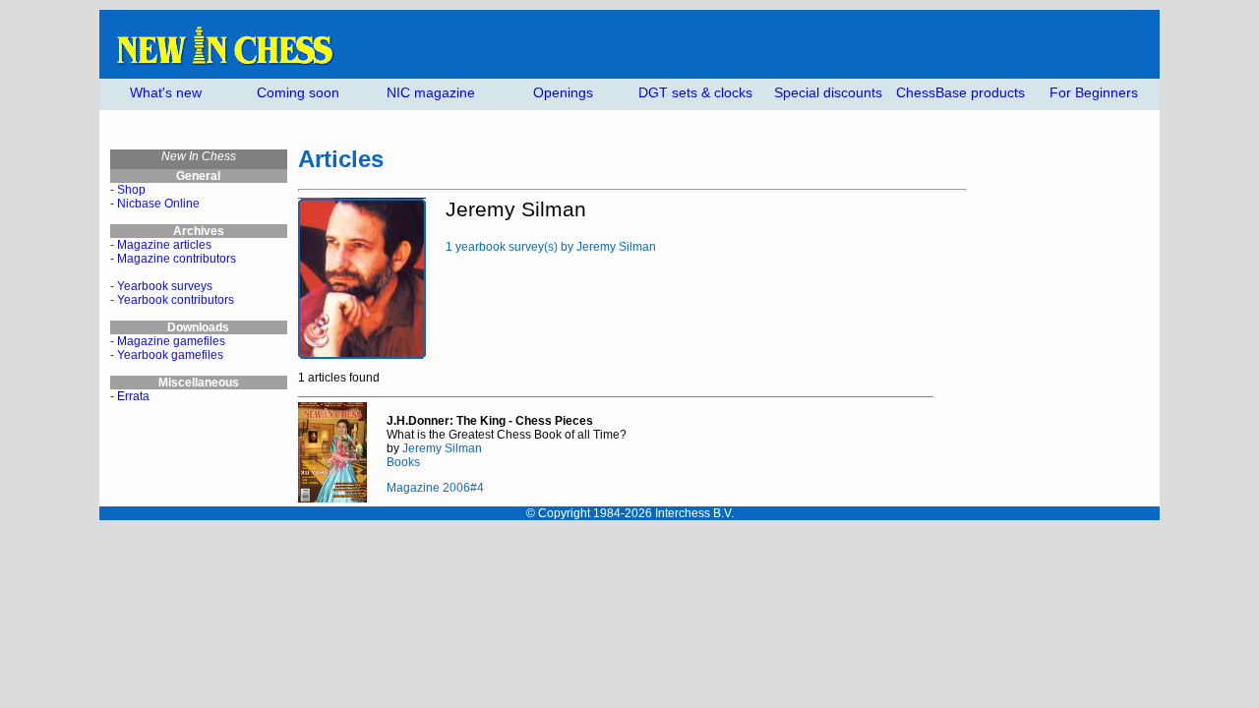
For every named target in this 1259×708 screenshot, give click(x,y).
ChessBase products (960, 92)
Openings (563, 92)
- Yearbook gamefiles (166, 355)
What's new (166, 92)
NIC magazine (431, 92)
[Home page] (224, 62)
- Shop (128, 190)
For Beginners (1093, 92)
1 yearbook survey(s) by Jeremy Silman (551, 247)
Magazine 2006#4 (435, 488)
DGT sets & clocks (695, 92)
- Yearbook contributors (172, 300)
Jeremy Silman (442, 448)
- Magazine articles (160, 245)
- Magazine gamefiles (167, 341)
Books (403, 462)
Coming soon (298, 92)
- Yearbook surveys (161, 286)
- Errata (130, 396)
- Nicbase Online (155, 203)
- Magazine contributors (173, 259)
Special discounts (828, 92)
